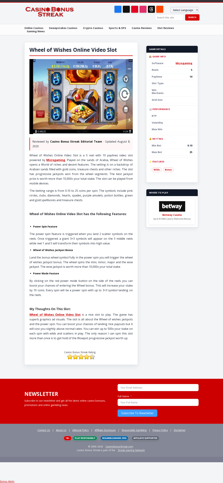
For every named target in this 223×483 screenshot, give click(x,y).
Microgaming (55, 160)
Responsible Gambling (134, 430)
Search (192, 17)
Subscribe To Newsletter (137, 413)
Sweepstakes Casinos (63, 28)
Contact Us (43, 430)
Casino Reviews (142, 28)
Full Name (123, 396)
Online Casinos (33, 28)
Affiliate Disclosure (105, 430)
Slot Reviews (165, 28)
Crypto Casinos (93, 28)
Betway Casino (172, 214)
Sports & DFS (117, 28)
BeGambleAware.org (114, 438)
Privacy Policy (160, 430)
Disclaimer (180, 430)
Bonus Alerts (7, 481)
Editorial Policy (80, 430)
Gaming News (36, 31)
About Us (61, 430)
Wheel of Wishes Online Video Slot (55, 315)
